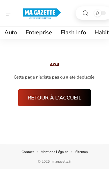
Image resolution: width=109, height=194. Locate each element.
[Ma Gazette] (42, 13)
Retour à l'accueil (54, 97)
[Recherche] (85, 13)
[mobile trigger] (11, 13)
